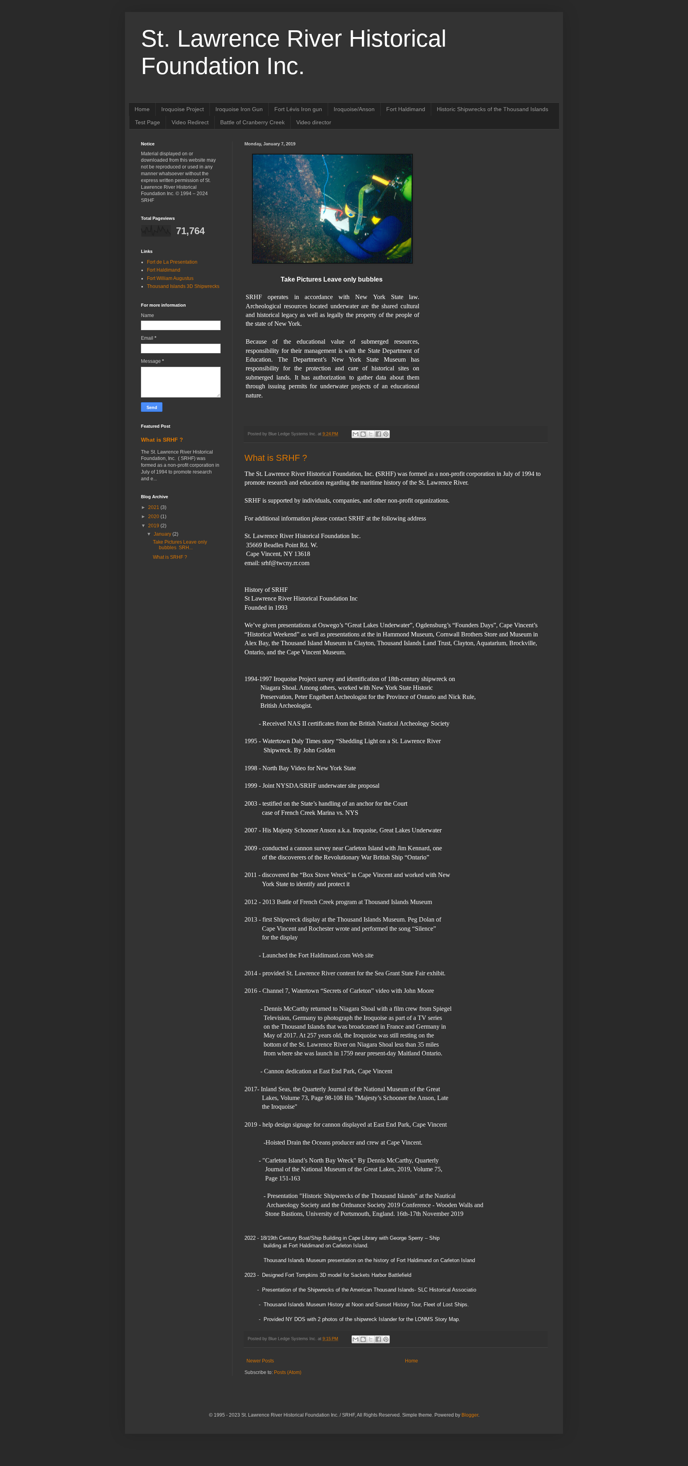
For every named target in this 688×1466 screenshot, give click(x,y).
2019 (154, 525)
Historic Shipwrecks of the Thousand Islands (492, 109)
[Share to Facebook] (378, 434)
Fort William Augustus (170, 278)
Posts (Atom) (287, 1372)
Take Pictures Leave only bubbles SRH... (180, 544)
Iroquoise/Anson (354, 109)
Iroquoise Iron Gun (239, 109)
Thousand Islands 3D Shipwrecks (183, 286)
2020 (154, 516)
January (163, 534)
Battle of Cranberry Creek (252, 122)
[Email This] (356, 434)
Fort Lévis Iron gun (298, 109)
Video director (313, 122)
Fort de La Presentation (172, 262)
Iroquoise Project (182, 109)
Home (142, 109)
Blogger (469, 1415)
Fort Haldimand (405, 109)
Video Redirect (190, 122)
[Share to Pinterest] (386, 434)
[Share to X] (371, 434)
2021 (154, 507)
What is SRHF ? (275, 458)
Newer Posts (260, 1361)
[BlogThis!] (363, 434)
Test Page (147, 122)
